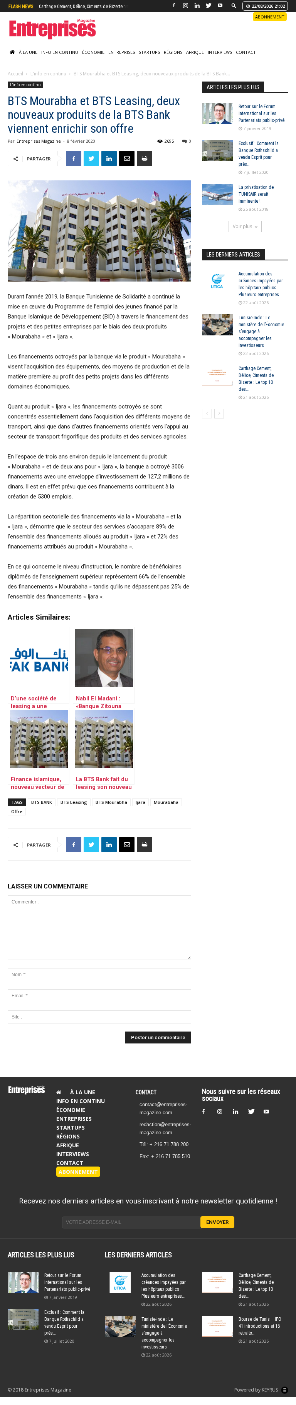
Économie (93, 52)
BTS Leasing (74, 802)
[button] (234, 5)
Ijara (140, 802)
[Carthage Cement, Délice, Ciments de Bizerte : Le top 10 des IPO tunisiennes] (217, 375)
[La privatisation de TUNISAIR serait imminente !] (217, 194)
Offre (16, 811)
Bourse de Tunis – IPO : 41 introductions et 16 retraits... (261, 1326)
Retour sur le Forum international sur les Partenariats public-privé (261, 113)
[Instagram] (185, 5)
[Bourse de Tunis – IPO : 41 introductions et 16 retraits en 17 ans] (217, 1326)
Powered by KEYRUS (256, 1390)
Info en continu (59, 52)
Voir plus (242, 226)
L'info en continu (48, 73)
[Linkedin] (197, 5)
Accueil (15, 73)
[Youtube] (220, 5)
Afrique (195, 52)
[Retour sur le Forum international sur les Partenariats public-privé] (217, 113)
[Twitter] (208, 5)
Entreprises (121, 52)
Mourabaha (166, 802)
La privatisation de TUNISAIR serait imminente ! (256, 194)
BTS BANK (41, 802)
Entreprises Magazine (39, 141)
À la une (28, 52)
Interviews (220, 52)
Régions (173, 52)
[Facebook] (174, 5)
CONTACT (146, 1092)
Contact (246, 52)
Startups (149, 52)
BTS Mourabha (111, 802)
